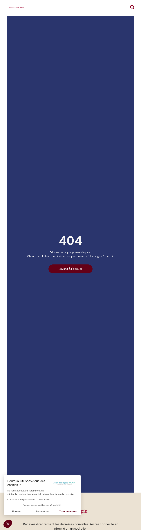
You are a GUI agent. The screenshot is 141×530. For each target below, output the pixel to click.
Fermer (16, 511)
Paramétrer (42, 511)
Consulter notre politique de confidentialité (28, 499)
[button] (7, 523)
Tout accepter (68, 511)
